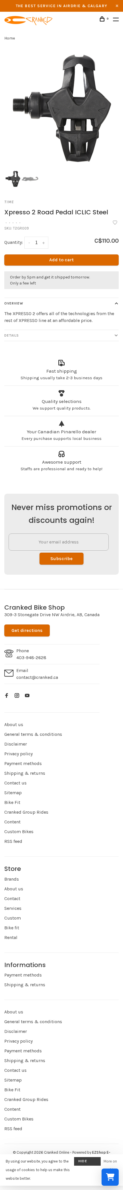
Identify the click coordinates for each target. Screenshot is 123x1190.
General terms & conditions (33, 734)
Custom (12, 918)
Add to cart (61, 259)
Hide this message (87, 1162)
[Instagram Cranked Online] (17, 696)
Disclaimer (15, 744)
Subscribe (61, 558)
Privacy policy (18, 753)
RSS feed (13, 841)
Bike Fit (12, 802)
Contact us (15, 783)
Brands (11, 879)
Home (9, 38)
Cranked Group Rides (26, 812)
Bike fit (11, 927)
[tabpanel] (61, 109)
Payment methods (23, 763)
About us (13, 724)
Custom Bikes (18, 831)
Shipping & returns (24, 773)
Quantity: (13, 242)
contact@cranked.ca (37, 677)
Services (12, 908)
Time (9, 201)
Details (11, 335)
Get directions (27, 630)
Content (12, 822)
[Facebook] (6, 696)
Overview (13, 303)
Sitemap (13, 792)
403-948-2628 (31, 657)
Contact (12, 898)
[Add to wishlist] (115, 223)
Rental (10, 937)
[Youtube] (27, 696)
